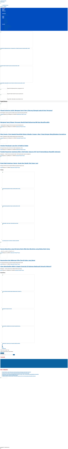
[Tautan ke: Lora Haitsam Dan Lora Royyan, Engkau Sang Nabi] (18, 239)
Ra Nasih (3, 362)
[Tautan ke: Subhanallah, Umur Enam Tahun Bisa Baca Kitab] (18, 222)
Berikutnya (4, 348)
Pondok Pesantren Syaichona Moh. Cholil (9, 363)
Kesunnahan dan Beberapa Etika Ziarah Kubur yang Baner (17, 260)
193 (2, 347)
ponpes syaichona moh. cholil (7, 365)
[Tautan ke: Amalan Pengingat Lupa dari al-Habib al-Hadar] (3, 143)
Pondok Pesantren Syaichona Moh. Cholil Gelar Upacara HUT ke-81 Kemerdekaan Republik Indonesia (30, 152)
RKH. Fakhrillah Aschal (6, 366)
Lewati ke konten (3, 0)
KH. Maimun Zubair (5, 361)
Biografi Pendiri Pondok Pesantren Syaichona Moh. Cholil (9, 65)
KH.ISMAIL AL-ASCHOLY (6, 364)
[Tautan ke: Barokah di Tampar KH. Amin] (18, 307)
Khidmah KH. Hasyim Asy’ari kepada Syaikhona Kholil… (11, 343)
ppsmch (3, 359)
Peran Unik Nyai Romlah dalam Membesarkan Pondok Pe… (12, 291)
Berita (1, 155)
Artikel (1, 126)
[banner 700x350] (3, 6)
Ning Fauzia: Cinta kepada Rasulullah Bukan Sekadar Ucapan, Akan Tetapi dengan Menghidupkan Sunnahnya (33, 134)
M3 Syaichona (4, 360)
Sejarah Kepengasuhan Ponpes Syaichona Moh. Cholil (11, 205)
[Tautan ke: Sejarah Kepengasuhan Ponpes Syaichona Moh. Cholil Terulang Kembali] (18, 187)
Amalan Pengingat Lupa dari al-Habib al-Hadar (14, 145)
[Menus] (0, 2)
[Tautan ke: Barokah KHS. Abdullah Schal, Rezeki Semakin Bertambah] (18, 325)
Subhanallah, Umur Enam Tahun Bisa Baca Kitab (10, 223)
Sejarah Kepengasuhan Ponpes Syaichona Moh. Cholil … (11, 188)
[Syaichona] (2, 1)
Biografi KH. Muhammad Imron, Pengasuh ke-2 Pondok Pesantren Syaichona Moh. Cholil (15, 48)
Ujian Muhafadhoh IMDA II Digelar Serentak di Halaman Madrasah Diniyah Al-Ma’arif (25, 266)
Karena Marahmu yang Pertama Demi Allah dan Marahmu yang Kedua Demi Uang (25, 249)
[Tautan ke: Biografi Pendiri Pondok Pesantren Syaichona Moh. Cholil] (16, 64)
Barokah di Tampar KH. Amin (7, 308)
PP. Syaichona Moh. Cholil (6, 367)
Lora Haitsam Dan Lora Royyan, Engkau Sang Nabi (10, 240)
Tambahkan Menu (5, 5)
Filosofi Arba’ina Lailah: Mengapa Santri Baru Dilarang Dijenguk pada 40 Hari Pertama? (26, 110)
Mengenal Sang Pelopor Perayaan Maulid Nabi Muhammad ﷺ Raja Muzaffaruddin (24, 122)
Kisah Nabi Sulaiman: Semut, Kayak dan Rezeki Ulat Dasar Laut (19, 163)
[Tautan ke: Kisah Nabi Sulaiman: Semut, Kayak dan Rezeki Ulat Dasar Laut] (3, 160)
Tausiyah (1, 114)
